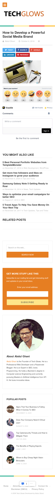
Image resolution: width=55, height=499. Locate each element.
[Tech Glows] (27, 13)
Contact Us (43, 486)
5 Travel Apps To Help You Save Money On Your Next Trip (26, 206)
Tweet (10, 50)
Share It (23, 50)
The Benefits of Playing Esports (28, 446)
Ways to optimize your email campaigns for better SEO (26, 196)
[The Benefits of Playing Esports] (10, 448)
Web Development (31, 168)
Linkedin (10, 55)
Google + (37, 50)
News (26, 189)
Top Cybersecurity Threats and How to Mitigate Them (31, 434)
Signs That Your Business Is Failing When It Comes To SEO (30, 408)
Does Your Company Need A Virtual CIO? (30, 421)
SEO (23, 200)
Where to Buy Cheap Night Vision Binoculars (29, 459)
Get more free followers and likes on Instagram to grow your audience (22, 174)
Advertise (17, 486)
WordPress (44, 168)
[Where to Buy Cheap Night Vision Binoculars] (10, 460)
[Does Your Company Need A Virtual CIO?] (10, 422)
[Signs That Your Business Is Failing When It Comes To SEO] (10, 409)
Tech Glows (20, 493)
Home (5, 486)
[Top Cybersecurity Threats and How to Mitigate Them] (10, 435)
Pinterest (24, 55)
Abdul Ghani (11, 361)
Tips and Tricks (29, 178)
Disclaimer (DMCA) (19, 489)
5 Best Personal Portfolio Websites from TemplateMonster (24, 164)
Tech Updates (34, 189)
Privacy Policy (38, 489)
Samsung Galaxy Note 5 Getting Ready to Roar (25, 185)
